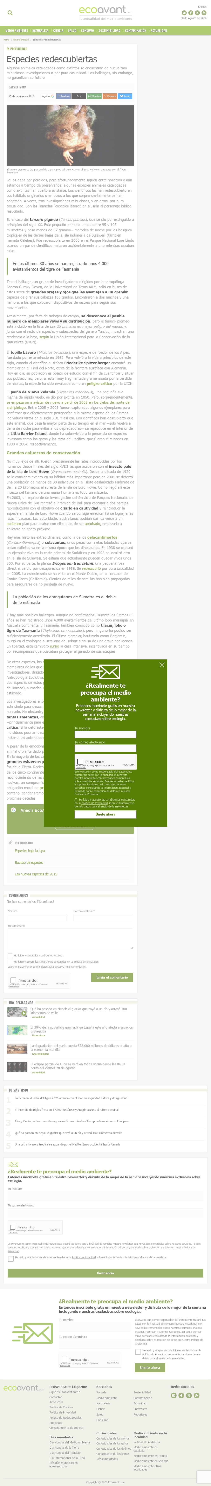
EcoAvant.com (83, 771)
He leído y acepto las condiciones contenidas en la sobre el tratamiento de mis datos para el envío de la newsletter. (105, 803)
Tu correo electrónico (90, 742)
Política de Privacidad (87, 794)
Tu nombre (82, 728)
